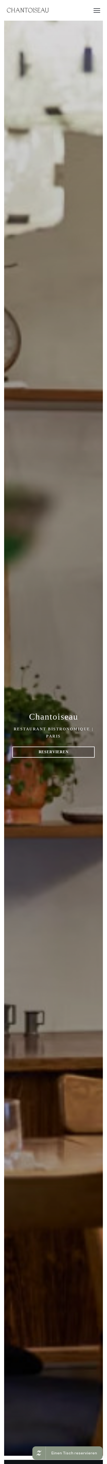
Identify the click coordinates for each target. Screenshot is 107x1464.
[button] (97, 10)
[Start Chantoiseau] (28, 10)
